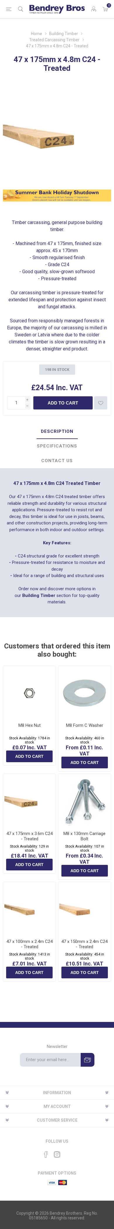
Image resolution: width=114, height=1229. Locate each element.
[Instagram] (57, 1154)
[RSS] (68, 1152)
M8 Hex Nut (29, 725)
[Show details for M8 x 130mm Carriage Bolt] (84, 800)
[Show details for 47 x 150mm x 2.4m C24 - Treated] (84, 908)
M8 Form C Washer (84, 725)
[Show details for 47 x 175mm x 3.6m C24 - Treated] (29, 800)
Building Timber (38, 595)
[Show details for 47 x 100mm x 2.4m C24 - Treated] (29, 908)
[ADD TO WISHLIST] (100, 402)
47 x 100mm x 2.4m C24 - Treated (29, 944)
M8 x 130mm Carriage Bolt (84, 836)
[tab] (57, 431)
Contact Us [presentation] (57, 460)
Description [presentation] (57, 431)
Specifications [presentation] (57, 446)
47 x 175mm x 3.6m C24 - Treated (29, 836)
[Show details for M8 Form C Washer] (84, 692)
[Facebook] (46, 1154)
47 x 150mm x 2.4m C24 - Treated (84, 944)
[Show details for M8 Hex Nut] (29, 692)
